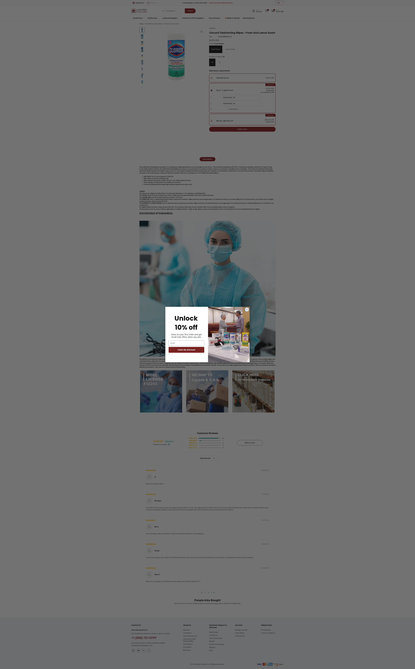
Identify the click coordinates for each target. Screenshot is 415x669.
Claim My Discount (186, 350)
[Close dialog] (247, 309)
